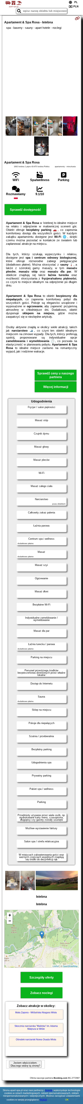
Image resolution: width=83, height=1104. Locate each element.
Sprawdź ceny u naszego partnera (55, 375)
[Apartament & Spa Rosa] (11, 126)
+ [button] (9, 915)
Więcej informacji (55, 387)
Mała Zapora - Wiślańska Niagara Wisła (36, 1012)
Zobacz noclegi (41, 993)
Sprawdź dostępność (25, 209)
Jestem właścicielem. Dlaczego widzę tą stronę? (25, 1064)
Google (49, 1090)
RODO (43, 1099)
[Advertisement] (41, 72)
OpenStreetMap (70, 966)
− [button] (9, 921)
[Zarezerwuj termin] (77, 18)
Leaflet (56, 966)
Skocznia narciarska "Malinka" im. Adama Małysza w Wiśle (36, 1027)
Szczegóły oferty (41, 977)
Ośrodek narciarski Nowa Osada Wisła (36, 1039)
